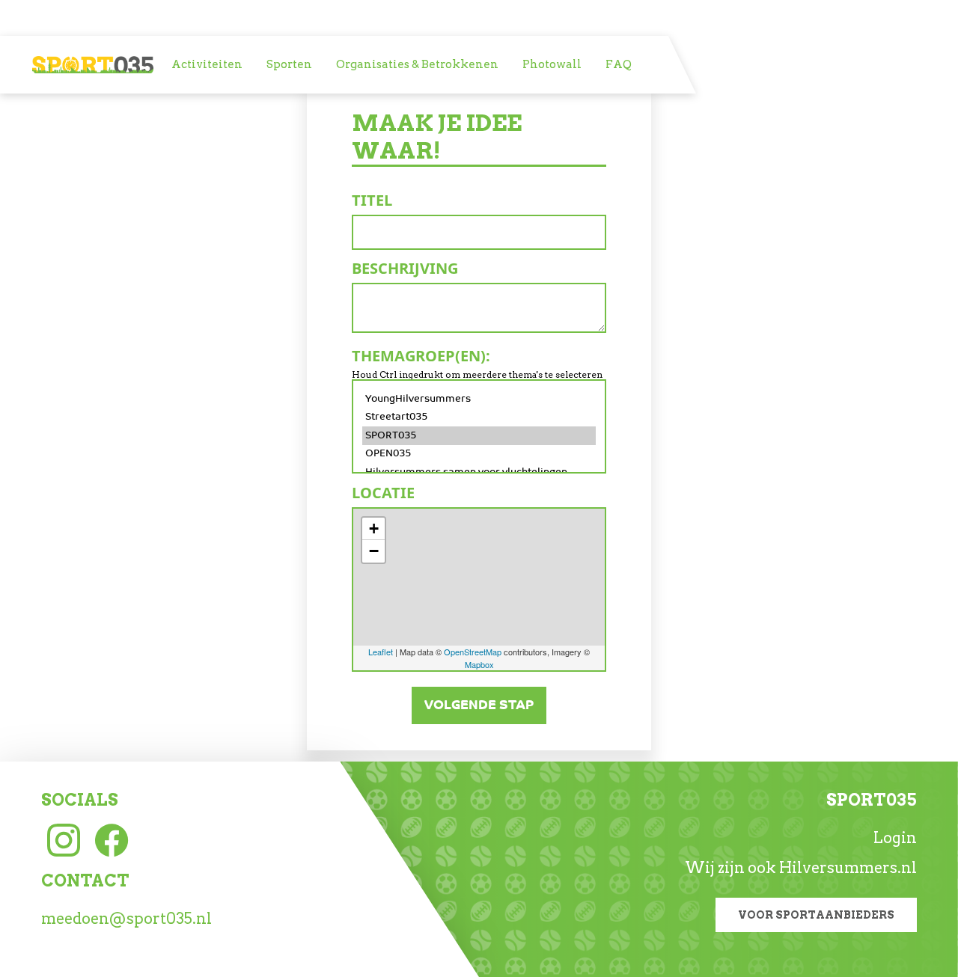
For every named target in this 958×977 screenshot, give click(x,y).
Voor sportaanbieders (816, 915)
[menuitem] (206, 64)
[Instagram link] (63, 839)
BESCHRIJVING (405, 268)
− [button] (374, 551)
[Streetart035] (479, 417)
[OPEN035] (479, 454)
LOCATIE (383, 493)
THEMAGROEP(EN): (421, 356)
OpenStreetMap (472, 652)
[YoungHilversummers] (479, 399)
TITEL (372, 200)
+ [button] (374, 528)
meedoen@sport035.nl (126, 919)
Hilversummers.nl (848, 868)
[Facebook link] (111, 839)
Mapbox (479, 664)
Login (895, 838)
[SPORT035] (479, 435)
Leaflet (380, 652)
